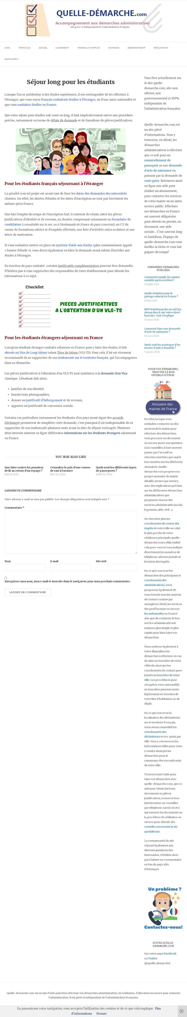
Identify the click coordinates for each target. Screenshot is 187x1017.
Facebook (170, 953)
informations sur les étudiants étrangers (92, 433)
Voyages (113, 47)
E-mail (54, 561)
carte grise (151, 180)
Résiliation (161, 47)
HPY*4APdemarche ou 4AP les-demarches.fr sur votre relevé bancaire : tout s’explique (163, 312)
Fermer (101, 1013)
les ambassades (154, 613)
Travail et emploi (88, 47)
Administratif (137, 47)
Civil (8, 47)
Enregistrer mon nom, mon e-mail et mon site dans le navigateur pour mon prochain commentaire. (68, 581)
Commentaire (14, 507)
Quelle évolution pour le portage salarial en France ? (161, 295)
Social (43, 47)
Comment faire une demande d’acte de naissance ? (162, 330)
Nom (8, 561)
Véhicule (25, 47)
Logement (62, 47)
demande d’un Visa (114, 373)
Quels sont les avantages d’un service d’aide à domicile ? (162, 346)
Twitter (152, 958)
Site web (101, 561)
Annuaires (11, 59)
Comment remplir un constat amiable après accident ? (162, 279)
